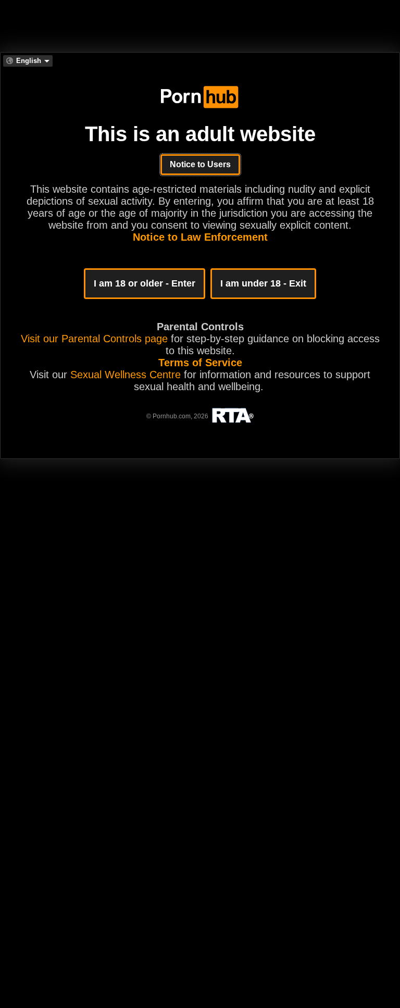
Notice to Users (200, 164)
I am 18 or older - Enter (144, 283)
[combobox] (28, 61)
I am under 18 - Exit (263, 283)
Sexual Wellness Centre (125, 374)
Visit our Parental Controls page (94, 338)
